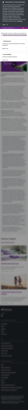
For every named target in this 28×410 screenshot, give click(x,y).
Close (3, 24)
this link (20, 21)
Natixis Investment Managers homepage (14, 35)
